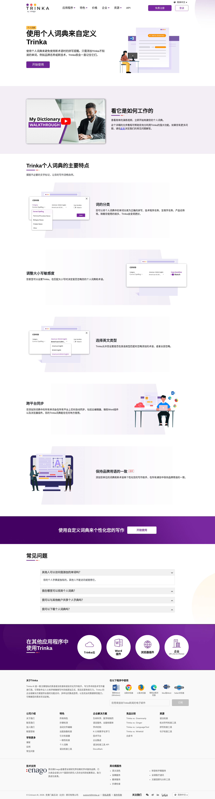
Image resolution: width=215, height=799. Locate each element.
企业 (105, 7)
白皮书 (129, 736)
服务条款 (118, 795)
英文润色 (116, 771)
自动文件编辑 (66, 727)
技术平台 (97, 736)
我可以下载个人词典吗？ (56, 609)
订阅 (180, 702)
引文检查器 (65, 736)
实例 (28, 747)
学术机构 (97, 727)
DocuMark (98, 749)
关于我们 (30, 718)
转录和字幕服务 (159, 771)
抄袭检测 (64, 723)
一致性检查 (65, 740)
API (128, 7)
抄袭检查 (116, 784)
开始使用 (38, 64)
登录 (181, 8)
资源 (117, 7)
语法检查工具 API (101, 744)
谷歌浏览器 (128, 693)
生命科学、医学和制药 (103, 718)
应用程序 (68, 7)
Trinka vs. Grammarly (136, 718)
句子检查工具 (166, 731)
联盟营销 (30, 731)
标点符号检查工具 (168, 723)
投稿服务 (116, 775)
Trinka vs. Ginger (134, 723)
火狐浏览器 (141, 693)
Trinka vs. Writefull (134, 731)
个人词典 (64, 744)
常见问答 (30, 751)
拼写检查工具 (166, 727)
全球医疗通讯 (158, 775)
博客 (28, 742)
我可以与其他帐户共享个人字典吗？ (63, 600)
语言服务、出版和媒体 (103, 723)
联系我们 (30, 723)
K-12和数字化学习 (101, 731)
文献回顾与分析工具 (161, 779)
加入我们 (30, 727)
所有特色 (64, 718)
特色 (83, 7)
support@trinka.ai (91, 795)
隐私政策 (107, 795)
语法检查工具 (66, 749)
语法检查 (164, 718)
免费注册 (160, 8)
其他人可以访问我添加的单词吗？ (61, 572)
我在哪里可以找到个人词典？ (59, 590)
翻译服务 (116, 779)
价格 (94, 7)
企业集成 (97, 740)
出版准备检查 (66, 731)
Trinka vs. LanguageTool (137, 727)
